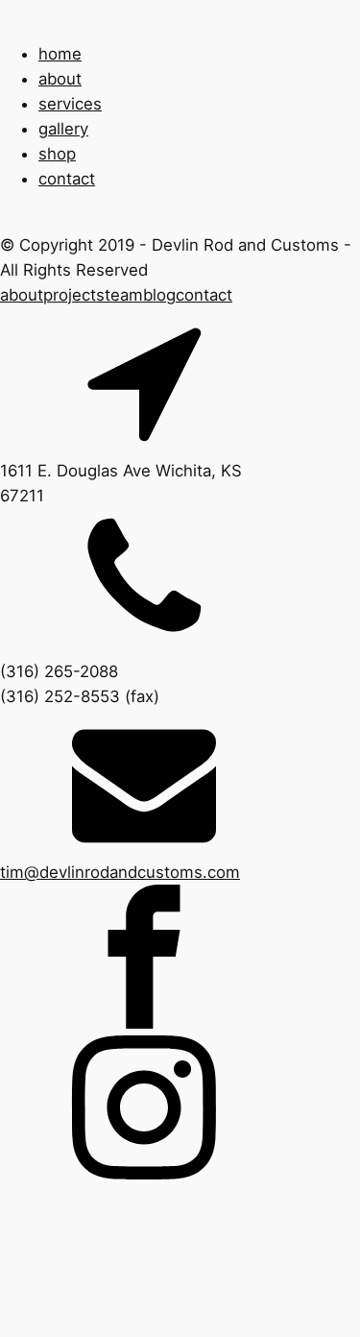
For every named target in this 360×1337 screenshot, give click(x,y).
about (60, 78)
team (124, 294)
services (70, 103)
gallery (63, 128)
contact (66, 178)
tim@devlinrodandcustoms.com (120, 872)
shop (57, 153)
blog (159, 294)
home (60, 53)
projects (74, 294)
